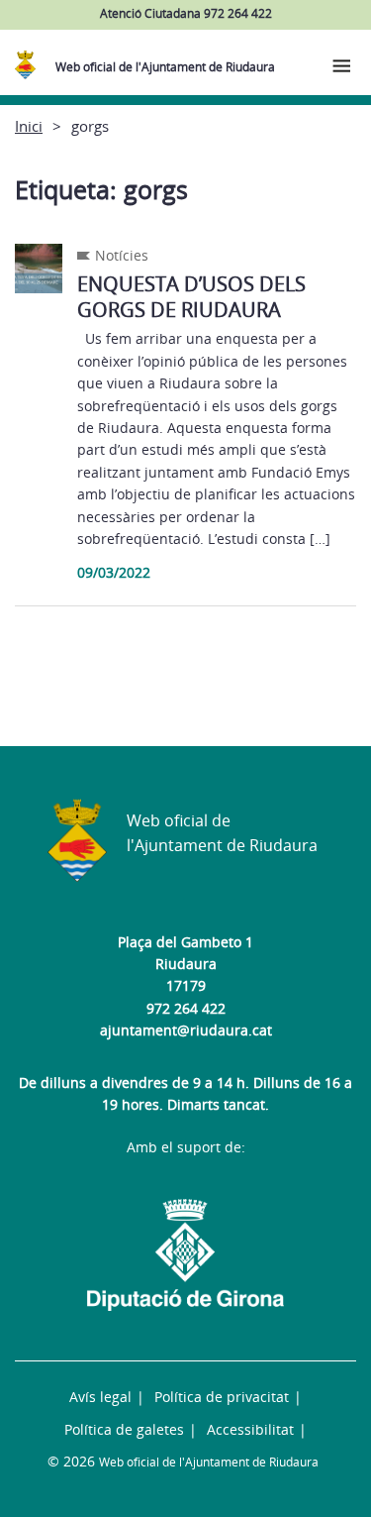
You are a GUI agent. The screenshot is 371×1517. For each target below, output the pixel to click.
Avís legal (100, 1396)
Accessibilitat (250, 1429)
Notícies (121, 255)
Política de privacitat (221, 1396)
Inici (29, 126)
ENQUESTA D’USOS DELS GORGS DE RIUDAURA (191, 297)
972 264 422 (186, 1008)
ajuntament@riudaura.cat (186, 1030)
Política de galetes (124, 1429)
